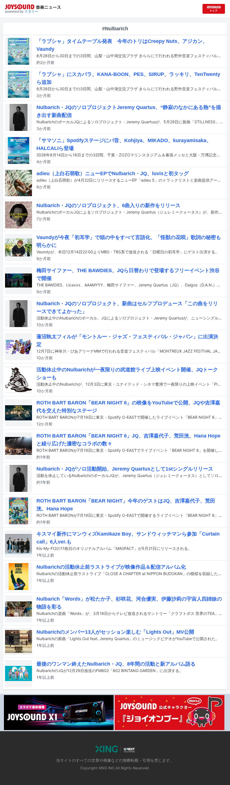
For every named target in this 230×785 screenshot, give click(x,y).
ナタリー (31, 11)
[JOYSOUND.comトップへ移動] (214, 9)
